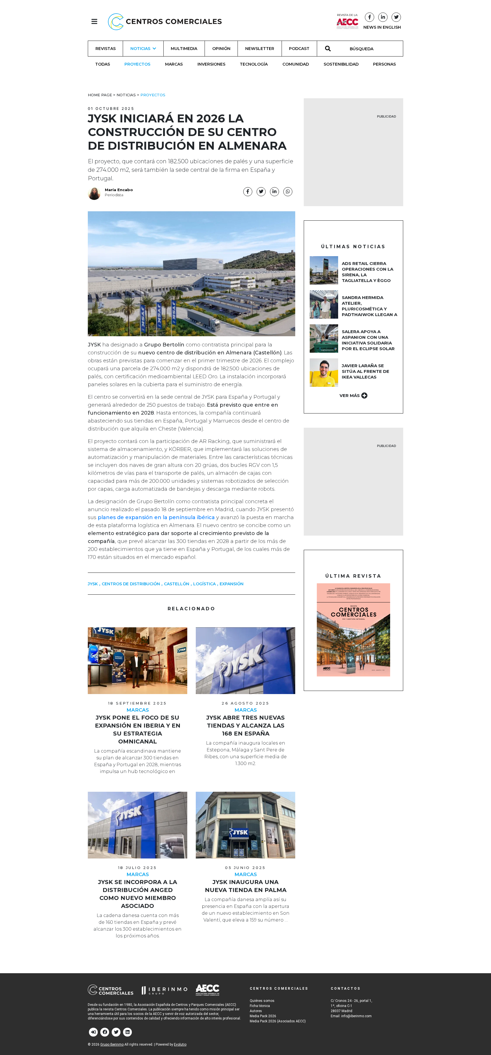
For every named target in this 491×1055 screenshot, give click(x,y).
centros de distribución (131, 583)
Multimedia (184, 48)
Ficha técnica (260, 1006)
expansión (232, 583)
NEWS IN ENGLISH (382, 27)
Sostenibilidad (341, 64)
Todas (102, 64)
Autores (256, 1011)
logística (204, 583)
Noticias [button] (140, 48)
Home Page (100, 95)
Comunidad (295, 64)
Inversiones (211, 64)
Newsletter (259, 48)
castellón (176, 583)
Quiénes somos (262, 1001)
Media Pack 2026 (263, 1016)
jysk (93, 583)
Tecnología (254, 64)
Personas (384, 64)
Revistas (105, 48)
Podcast (299, 48)
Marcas (174, 64)
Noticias (126, 95)
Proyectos (137, 64)
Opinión (221, 48)
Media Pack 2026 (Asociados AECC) (278, 1021)
